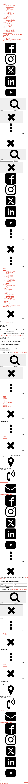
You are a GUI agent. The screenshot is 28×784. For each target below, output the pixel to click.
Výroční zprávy (9, 275)
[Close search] (11, 117)
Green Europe (9, 290)
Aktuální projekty (10, 294)
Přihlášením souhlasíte (14, 352)
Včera (9, 335)
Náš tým (8, 274)
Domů (4, 268)
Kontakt (5, 302)
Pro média (8, 303)
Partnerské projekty (10, 297)
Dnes (7, 335)
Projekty (5, 293)
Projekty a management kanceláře (13, 305)
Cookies (5, 438)
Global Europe (9, 289)
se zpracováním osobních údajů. (19, 352)
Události (5, 284)
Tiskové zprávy (9, 276)
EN (3, 135)
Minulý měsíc (21, 335)
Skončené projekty (10, 296)
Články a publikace (7, 298)
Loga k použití (9, 281)
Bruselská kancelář (7, 306)
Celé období (3, 335)
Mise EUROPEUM (10, 271)
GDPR (4, 436)
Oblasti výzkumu (9, 272)
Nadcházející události (10, 285)
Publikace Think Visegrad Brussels (14, 299)
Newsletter (8, 277)
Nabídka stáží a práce (10, 280)
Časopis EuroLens (10, 279)
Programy (5, 288)
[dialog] (14, 74)
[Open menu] (0, 321)
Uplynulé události (10, 287)
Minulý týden (14, 335)
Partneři (7, 283)
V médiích (5, 301)
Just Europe (8, 292)
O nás (4, 270)
